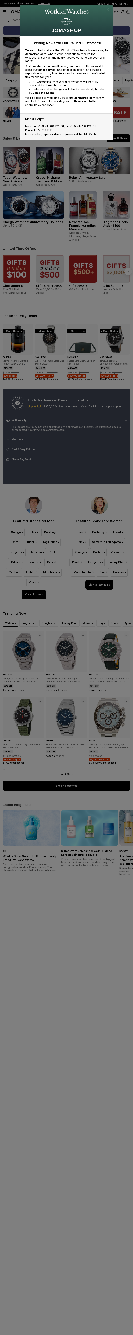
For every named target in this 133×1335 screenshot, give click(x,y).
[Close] (108, 9)
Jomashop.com (35, 54)
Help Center (90, 134)
